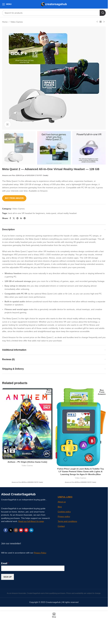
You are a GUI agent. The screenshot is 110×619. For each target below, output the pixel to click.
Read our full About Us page (31, 521)
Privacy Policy (40, 553)
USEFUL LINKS (65, 497)
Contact (61, 526)
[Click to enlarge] (7, 124)
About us (62, 502)
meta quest (51, 213)
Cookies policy (64, 511)
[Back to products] (100, 22)
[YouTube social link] (21, 530)
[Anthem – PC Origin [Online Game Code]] (27, 423)
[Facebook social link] (10, 218)
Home (5, 22)
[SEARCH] (103, 13)
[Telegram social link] (24, 218)
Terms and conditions (67, 521)
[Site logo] (54, 4)
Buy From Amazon (14, 198)
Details (45, 175)
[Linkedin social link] (21, 218)
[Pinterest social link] (17, 218)
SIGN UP (7, 577)
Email (5, 563)
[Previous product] (97, 22)
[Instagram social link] (16, 530)
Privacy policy (64, 516)
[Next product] (104, 22)
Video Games (16, 22)
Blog (60, 507)
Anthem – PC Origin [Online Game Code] (27, 462)
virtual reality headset (67, 213)
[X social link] (14, 218)
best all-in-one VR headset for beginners (26, 213)
